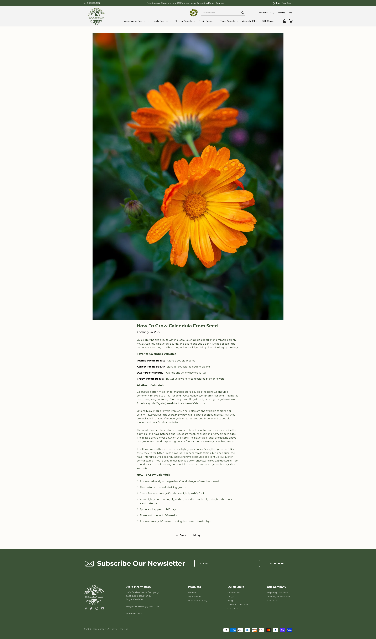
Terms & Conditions (238, 604)
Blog (230, 600)
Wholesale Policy (197, 600)
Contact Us (234, 592)
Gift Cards (233, 608)
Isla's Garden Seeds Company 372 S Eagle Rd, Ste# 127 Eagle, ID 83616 (142, 596)
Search (192, 592)
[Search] (242, 13)
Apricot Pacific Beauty (151, 366)
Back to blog (190, 535)
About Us (272, 600)
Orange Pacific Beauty (151, 360)
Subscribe (277, 563)
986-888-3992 (134, 613)
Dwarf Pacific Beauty (150, 372)
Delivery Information (278, 596)
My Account (195, 596)
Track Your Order (284, 3)
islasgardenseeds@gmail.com (142, 606)
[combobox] (223, 13)
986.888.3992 (93, 3)
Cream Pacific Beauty (150, 378)
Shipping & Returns (277, 592)
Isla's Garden (99, 629)
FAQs (231, 596)
